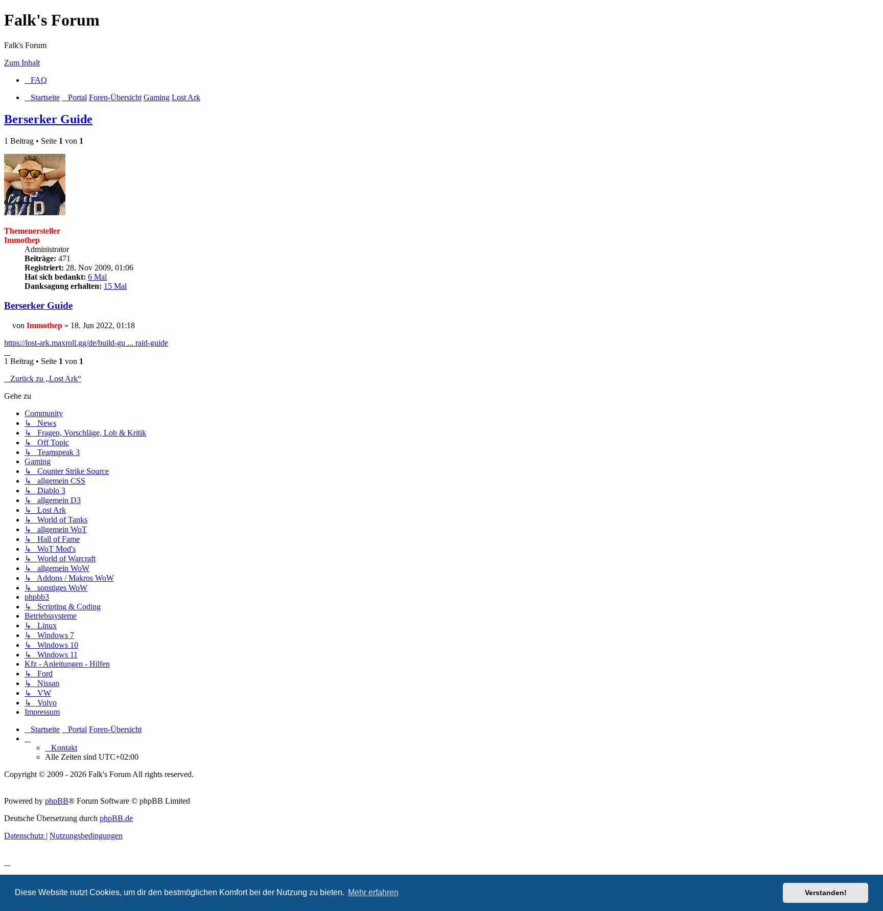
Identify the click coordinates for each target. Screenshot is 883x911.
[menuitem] (36, 80)
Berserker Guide (48, 119)
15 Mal (115, 286)
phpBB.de (116, 818)
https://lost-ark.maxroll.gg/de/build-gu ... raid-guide (86, 342)
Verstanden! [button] (826, 893)
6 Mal (97, 276)
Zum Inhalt (22, 62)
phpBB (56, 800)
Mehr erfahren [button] (373, 892)
